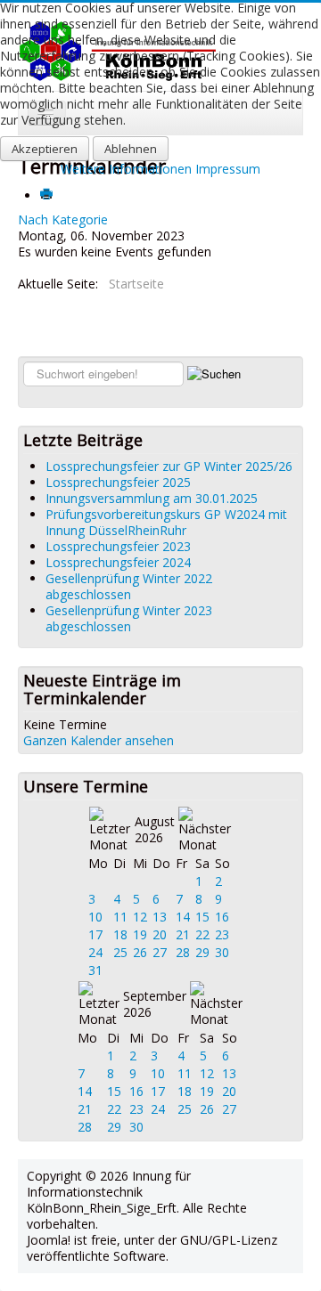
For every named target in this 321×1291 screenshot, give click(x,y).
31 (95, 970)
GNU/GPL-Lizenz (228, 1239)
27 (159, 952)
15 (202, 916)
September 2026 (154, 1003)
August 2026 (155, 829)
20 (159, 934)
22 (202, 934)
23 (222, 934)
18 (120, 934)
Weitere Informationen (126, 168)
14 (183, 916)
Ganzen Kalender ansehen (98, 740)
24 (95, 952)
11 (120, 916)
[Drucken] (48, 195)
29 (202, 952)
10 (95, 916)
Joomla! (48, 1239)
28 (183, 952)
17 (95, 934)
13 (159, 916)
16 (222, 916)
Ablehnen (130, 149)
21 (183, 934)
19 (140, 934)
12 (140, 916)
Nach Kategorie (63, 219)
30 (222, 952)
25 (120, 952)
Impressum (227, 168)
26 (140, 952)
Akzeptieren (45, 149)
